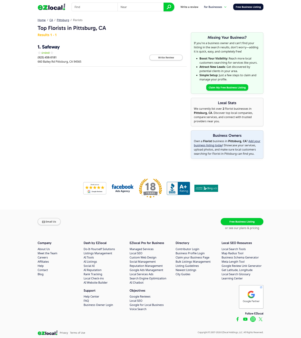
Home (42, 20)
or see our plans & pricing (242, 228)
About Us (44, 249)
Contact (43, 270)
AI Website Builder (96, 282)
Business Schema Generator (240, 257)
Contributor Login (187, 249)
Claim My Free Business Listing (227, 87)
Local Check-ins (94, 278)
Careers (43, 257)
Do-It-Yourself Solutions (99, 249)
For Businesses (213, 7)
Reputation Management (146, 266)
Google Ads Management (146, 270)
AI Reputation (93, 270)
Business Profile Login (190, 253)
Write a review (189, 7)
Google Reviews (140, 296)
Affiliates (43, 262)
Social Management (143, 262)
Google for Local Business (147, 305)
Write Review (166, 57)
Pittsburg (63, 20)
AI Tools (89, 257)
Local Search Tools (234, 249)
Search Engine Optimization (148, 278)
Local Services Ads (141, 274)
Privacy (64, 332)
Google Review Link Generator (242, 266)
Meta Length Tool (233, 262)
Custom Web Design (143, 257)
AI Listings (90, 262)
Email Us (51, 221)
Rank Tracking (93, 274)
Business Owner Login (98, 305)
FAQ (86, 301)
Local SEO (136, 253)
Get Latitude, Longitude (237, 270)
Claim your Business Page (192, 257)
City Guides (183, 274)
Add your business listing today (227, 143)
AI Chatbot (137, 282)
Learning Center (232, 278)
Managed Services (142, 249)
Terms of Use (77, 332)
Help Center (91, 296)
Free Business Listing (242, 221)
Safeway (51, 47)
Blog (41, 274)
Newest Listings (186, 270)
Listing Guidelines (187, 266)
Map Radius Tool (232, 253)
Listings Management (98, 253)
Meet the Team (47, 253)
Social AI (89, 266)
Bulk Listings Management (193, 262)
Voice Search (138, 309)
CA (51, 20)
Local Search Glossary (236, 274)
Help (41, 266)
